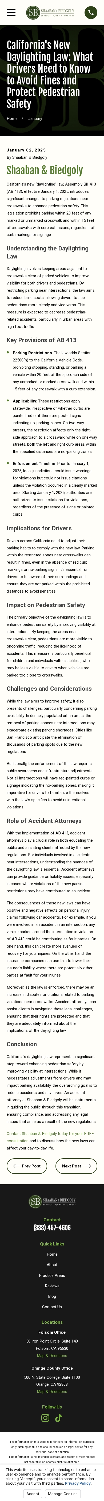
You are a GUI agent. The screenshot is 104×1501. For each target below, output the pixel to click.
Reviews (52, 1286)
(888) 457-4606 (52, 1228)
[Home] (50, 13)
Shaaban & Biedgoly (45, 170)
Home (52, 1254)
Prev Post (31, 1166)
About (52, 1264)
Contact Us (52, 1306)
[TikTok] (59, 1418)
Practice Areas (52, 1275)
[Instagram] (45, 1418)
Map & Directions (52, 1355)
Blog (52, 1296)
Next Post (71, 1166)
